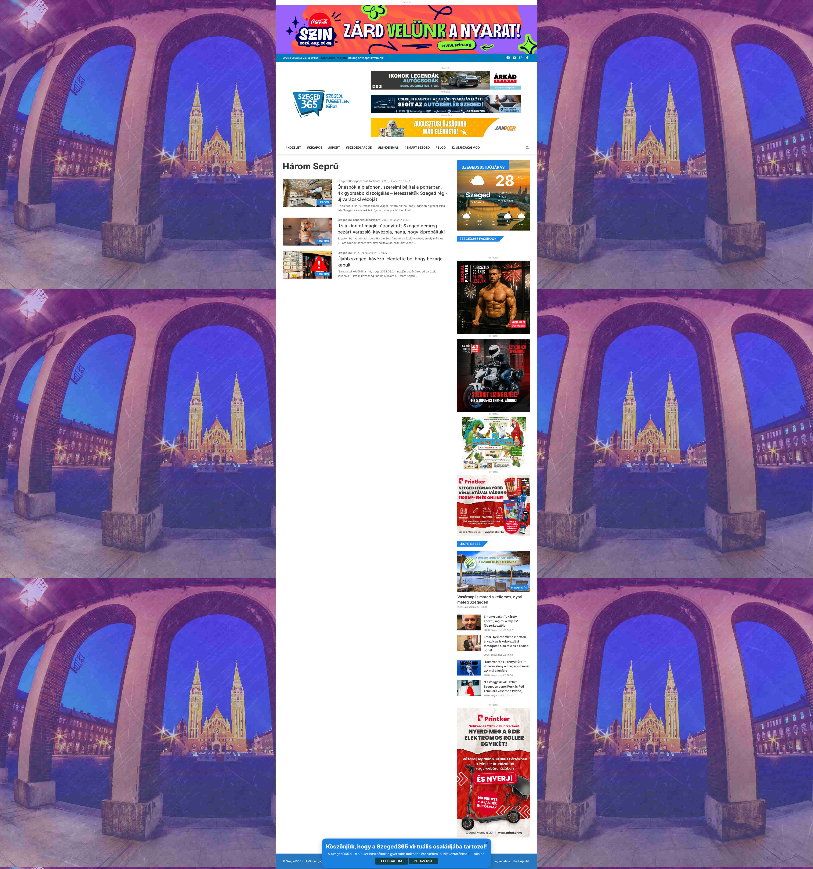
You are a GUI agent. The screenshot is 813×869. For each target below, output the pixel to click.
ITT (470, 854)
